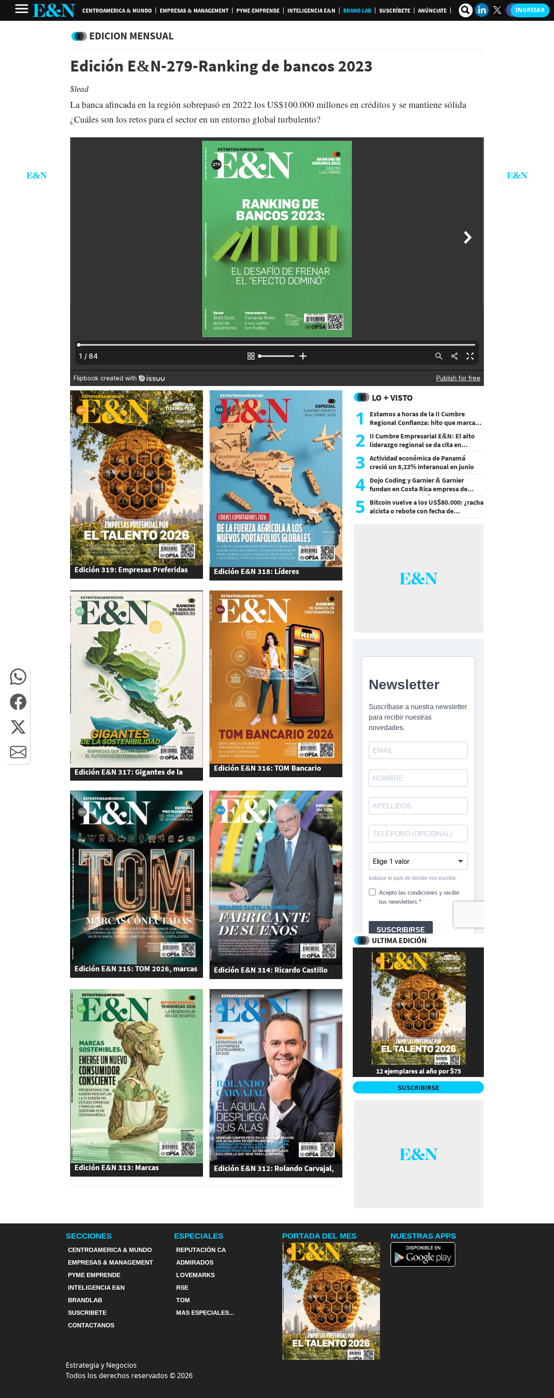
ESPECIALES (198, 1236)
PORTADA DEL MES (319, 1236)
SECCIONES (89, 1236)
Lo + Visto (392, 397)
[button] (18, 677)
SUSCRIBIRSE (418, 1087)
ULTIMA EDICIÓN (399, 940)
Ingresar (530, 10)
